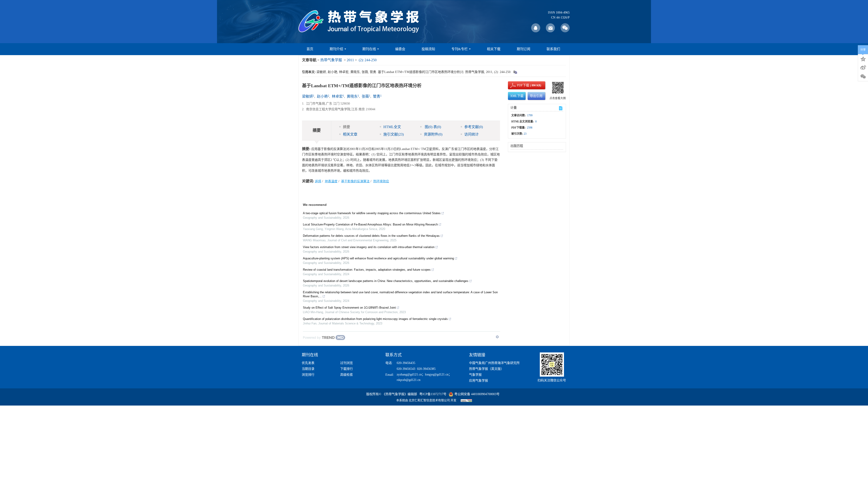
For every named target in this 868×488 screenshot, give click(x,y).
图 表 (432, 127)
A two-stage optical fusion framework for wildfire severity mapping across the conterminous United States (372, 213)
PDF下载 (519, 85)
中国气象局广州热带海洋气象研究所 (494, 363)
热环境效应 (381, 181)
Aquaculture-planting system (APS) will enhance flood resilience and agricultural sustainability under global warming (378, 258)
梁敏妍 (307, 96)
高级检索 (346, 374)
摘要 (346, 127)
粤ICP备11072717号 (432, 394)
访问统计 (471, 134)
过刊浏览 (346, 363)
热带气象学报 (331, 60)
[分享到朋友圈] (863, 76)
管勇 (376, 96)
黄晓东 (352, 96)
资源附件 (433, 134)
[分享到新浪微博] (863, 67)
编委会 (400, 49)
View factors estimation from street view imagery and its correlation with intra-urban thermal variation (368, 247)
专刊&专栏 (459, 49)
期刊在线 (369, 49)
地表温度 (331, 181)
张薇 (365, 96)
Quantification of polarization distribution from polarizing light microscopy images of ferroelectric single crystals (375, 319)
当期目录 (308, 369)
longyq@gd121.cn (436, 374)
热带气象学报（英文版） (486, 369)
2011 (350, 60)
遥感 (318, 181)
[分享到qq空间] (863, 58)
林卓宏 (337, 96)
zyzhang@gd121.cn (409, 374)
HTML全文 (392, 127)
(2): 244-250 (368, 60)
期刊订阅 (523, 49)
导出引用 (536, 96)
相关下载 (493, 49)
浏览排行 (308, 374)
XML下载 (517, 96)
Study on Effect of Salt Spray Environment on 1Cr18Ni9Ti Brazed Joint (349, 307)
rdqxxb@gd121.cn (408, 380)
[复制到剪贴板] (515, 72)
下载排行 (346, 369)
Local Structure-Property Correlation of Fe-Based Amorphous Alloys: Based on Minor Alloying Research (370, 224)
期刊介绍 (336, 49)
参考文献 (473, 127)
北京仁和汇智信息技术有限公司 (429, 400)
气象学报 (475, 374)
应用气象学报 (478, 380)
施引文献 (393, 134)
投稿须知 (428, 49)
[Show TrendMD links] (497, 337)
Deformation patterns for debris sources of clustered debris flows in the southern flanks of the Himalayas (371, 235)
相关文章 (350, 134)
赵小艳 (322, 96)
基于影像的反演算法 (355, 181)
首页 (310, 49)
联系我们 (553, 49)
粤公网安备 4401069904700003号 (477, 394)
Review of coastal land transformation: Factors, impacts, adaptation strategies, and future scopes (367, 269)
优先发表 (308, 363)
